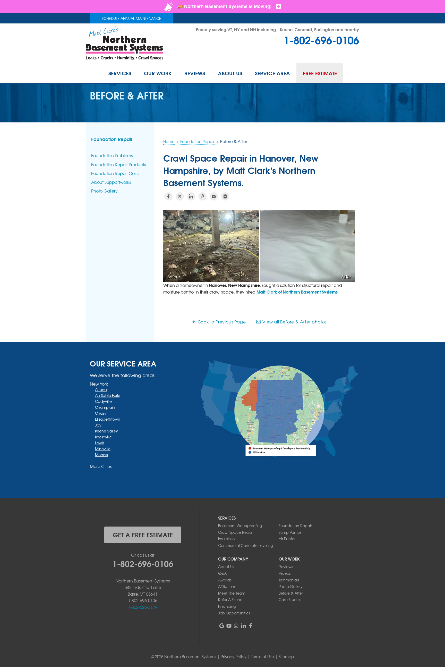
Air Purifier (287, 538)
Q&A (222, 573)
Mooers (101, 454)
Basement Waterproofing (240, 525)
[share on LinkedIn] (191, 196)
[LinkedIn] (243, 626)
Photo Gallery (104, 190)
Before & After (291, 593)
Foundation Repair (111, 139)
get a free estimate (143, 534)
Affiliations (226, 586)
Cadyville (103, 401)
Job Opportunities (234, 612)
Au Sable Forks (107, 395)
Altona (101, 389)
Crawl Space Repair (236, 532)
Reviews (286, 566)
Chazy (100, 413)
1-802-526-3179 (142, 607)
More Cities (101, 466)
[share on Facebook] (168, 196)
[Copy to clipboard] (225, 196)
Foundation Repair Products (118, 164)
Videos (284, 573)
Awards (224, 579)
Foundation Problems (112, 155)
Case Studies (290, 599)
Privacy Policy (233, 657)
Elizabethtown (107, 419)
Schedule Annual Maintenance (131, 18)
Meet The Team (231, 593)
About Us (226, 566)
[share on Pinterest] (202, 196)
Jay (98, 425)
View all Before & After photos (294, 322)
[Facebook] (250, 626)
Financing (227, 606)
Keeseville (103, 436)
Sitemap (286, 657)
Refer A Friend (230, 599)
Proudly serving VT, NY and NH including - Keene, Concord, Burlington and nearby (277, 29)
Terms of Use (262, 657)
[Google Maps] (222, 626)
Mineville (102, 448)
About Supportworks (111, 182)
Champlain (105, 407)
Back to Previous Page (221, 322)
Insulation (226, 538)
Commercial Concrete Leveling (245, 545)
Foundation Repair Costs (115, 173)
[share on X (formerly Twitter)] (180, 196)
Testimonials (289, 579)
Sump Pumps (290, 532)
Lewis (99, 442)
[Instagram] (236, 626)
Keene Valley (106, 430)
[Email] (214, 196)
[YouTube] (229, 626)
